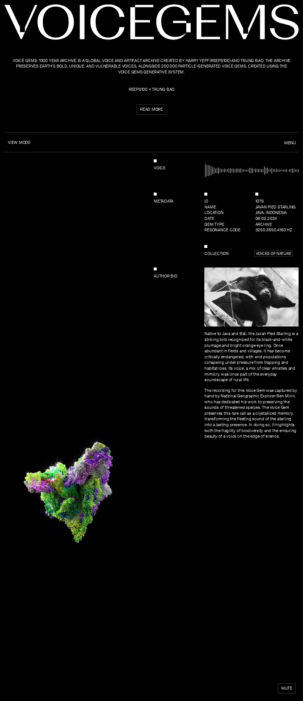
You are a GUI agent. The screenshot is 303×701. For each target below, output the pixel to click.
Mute (286, 688)
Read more (151, 109)
